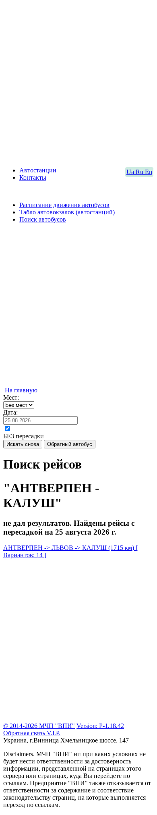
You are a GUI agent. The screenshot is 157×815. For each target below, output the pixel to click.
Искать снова (22, 444)
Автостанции (37, 170)
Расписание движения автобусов (64, 204)
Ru (140, 171)
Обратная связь (25, 733)
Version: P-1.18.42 (100, 725)
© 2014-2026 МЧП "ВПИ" (39, 725)
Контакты (32, 177)
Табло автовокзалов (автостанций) (67, 212)
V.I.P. (53, 733)
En (148, 171)
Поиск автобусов (42, 219)
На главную (20, 390)
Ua (131, 171)
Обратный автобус (69, 444)
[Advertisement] (78, 81)
